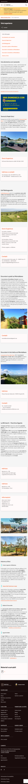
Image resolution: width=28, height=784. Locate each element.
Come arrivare (18, 710)
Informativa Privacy (5, 779)
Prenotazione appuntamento (4, 759)
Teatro (16, 693)
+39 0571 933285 (5, 752)
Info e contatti (4, 739)
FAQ (2, 756)
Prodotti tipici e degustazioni (4, 711)
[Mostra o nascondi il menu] (2, 5)
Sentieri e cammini (19, 696)
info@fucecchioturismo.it (15, 627)
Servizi (16, 714)
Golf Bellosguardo (5, 193)
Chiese (2, 700)
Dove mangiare (4, 729)
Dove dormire (4, 731)
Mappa (16, 712)
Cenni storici (3, 693)
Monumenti (3, 702)
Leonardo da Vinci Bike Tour (8, 355)
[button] (26, 1)
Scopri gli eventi (16, 9)
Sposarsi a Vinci (4, 714)
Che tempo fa (18, 718)
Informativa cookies (5, 781)
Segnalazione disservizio (20, 758)
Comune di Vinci (4, 1)
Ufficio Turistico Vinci (5, 17)
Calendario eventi (19, 729)
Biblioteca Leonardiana (6, 698)
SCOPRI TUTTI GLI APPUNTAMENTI (10, 91)
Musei (2, 696)
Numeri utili (17, 716)
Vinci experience (4, 716)
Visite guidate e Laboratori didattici (6, 720)
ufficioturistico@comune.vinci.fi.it (8, 751)
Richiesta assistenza (19, 756)
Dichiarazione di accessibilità (7, 776)
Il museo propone (18, 731)
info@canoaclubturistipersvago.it (9, 600)
